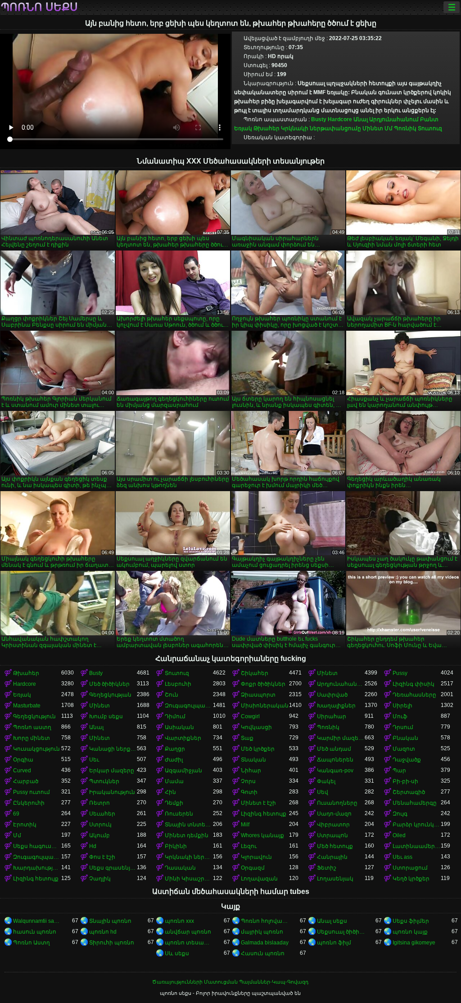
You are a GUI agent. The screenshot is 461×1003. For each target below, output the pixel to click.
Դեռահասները (414, 695)
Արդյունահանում (394, 119)
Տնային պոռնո (110, 921)
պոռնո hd (103, 932)
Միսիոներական (265, 705)
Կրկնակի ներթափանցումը (321, 128)
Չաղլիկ (100, 878)
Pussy (400, 673)
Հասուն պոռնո (263, 953)
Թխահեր (266, 128)
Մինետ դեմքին (186, 835)
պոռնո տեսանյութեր (189, 942)
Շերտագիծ (409, 792)
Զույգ (400, 814)
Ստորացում (410, 868)
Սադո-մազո (334, 814)
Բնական (405, 738)
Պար (399, 770)
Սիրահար (331, 716)
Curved (22, 770)
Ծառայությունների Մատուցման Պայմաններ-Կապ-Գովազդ (230, 982)
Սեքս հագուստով (37, 846)
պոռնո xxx (179, 921)
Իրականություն (112, 792)
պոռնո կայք (410, 932)
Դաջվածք (407, 760)
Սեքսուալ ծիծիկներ (341, 932)
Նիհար (251, 770)
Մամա (174, 781)
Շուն (171, 695)
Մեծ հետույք (335, 846)
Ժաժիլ (174, 760)
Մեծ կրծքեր (258, 749)
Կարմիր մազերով (341, 738)
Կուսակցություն (36, 749)
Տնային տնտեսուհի (189, 824)
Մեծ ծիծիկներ (109, 684)
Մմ (388, 128)
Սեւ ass (402, 857)
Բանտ (429, 119)
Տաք (247, 738)
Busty (318, 119)
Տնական (253, 760)
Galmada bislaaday (265, 942)
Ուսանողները (337, 803)
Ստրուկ (100, 824)
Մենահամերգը (415, 803)
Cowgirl (250, 716)
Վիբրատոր (333, 824)
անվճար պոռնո (188, 932)
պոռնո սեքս (39, 7)
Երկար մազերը (111, 770)
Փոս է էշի (102, 857)
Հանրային (332, 857)
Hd (92, 846)
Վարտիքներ (183, 738)
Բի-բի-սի (405, 781)
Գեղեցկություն (34, 716)
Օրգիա (23, 760)
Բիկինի (176, 846)
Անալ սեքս (332, 921)
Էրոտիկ (24, 824)
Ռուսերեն (179, 814)
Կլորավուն (256, 857)
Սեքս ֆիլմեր (411, 921)
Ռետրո (99, 803)
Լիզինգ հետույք (263, 814)
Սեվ (322, 792)
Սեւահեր (102, 814)
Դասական (180, 868)
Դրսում (403, 727)
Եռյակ (243, 128)
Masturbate (27, 705)
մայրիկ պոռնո (262, 932)
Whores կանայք (262, 835)
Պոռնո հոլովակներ (265, 921)
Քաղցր (175, 749)
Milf (245, 824)
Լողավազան (259, 878)
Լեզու (249, 846)
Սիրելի (402, 705)
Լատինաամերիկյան (417, 846)
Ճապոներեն (335, 760)
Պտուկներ (104, 781)
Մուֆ (400, 716)
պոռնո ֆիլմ (334, 942)
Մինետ (372, 128)
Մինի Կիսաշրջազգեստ (189, 878)
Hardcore (340, 119)
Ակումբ (99, 835)
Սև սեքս (177, 953)
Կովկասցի (256, 727)
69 (16, 814)
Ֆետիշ (326, 868)
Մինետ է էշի (258, 803)
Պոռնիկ (405, 128)
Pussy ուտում (31, 792)
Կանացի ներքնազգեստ (113, 749)
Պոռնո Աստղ (31, 942)
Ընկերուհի (29, 803)
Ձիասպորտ (258, 695)
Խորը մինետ (31, 738)
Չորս (248, 781)
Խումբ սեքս (106, 716)
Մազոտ (404, 749)
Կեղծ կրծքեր (411, 878)
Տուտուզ (430, 128)
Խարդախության (37, 868)
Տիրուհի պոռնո (111, 942)
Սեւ (94, 760)
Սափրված (332, 695)
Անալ (360, 119)
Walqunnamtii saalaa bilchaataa (37, 921)
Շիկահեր (254, 673)
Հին (170, 792)
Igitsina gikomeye (414, 942)
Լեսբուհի (178, 684)
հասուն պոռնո (34, 932)
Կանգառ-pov (335, 770)
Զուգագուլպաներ (189, 705)
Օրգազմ (253, 868)
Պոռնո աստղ (32, 727)
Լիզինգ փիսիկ (413, 684)
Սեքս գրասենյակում (113, 868)
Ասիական (179, 727)
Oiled (399, 835)
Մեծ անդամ (334, 749)
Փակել (326, 781)
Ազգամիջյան (183, 770)
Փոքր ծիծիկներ (263, 684)
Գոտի (249, 792)
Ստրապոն (332, 835)
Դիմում (175, 716)
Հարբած (25, 781)
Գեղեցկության (110, 695)
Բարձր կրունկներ (417, 824)
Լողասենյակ (335, 878)
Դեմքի (174, 803)
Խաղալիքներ (336, 705)
